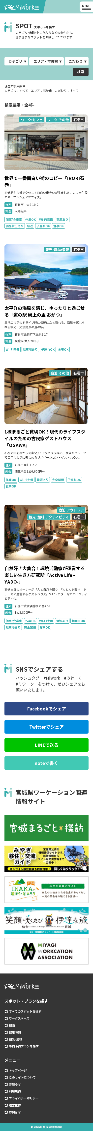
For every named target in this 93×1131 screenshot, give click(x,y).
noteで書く (46, 763)
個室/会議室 (14, 219)
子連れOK (43, 226)
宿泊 (12, 1025)
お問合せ (15, 1112)
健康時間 (15, 1032)
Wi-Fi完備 (46, 219)
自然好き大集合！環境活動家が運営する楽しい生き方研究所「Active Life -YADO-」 (44, 575)
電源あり (62, 219)
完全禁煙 (58, 480)
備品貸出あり (15, 226)
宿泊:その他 (60, 373)
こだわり (76, 61)
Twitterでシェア (46, 726)
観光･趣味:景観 (57, 249)
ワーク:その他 (58, 119)
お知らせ (15, 1084)
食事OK (58, 226)
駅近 (30, 226)
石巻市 (78, 119)
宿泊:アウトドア (71, 509)
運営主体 (15, 1105)
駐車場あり (30, 349)
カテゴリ (15, 61)
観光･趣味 (15, 1039)
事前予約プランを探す (24, 1046)
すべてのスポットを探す (25, 1011)
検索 (80, 71)
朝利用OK (78, 621)
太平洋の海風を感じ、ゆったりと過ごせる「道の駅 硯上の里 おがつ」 (44, 311)
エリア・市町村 (45, 61)
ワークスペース (19, 1018)
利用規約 (15, 1091)
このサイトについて (22, 1077)
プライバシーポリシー (24, 1098)
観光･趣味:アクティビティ (49, 516)
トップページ (18, 1070)
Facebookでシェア (46, 708)
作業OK (30, 219)
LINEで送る (47, 745)
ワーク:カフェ (32, 119)
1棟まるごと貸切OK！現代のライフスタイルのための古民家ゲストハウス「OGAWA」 (44, 438)
